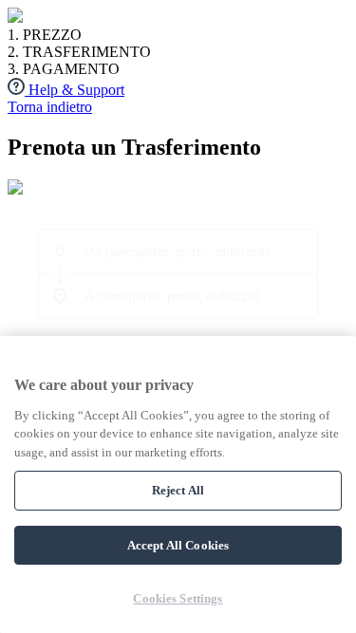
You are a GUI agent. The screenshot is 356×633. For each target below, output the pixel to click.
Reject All (178, 490)
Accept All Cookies (178, 545)
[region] (178, 484)
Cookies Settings (177, 598)
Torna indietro (50, 107)
